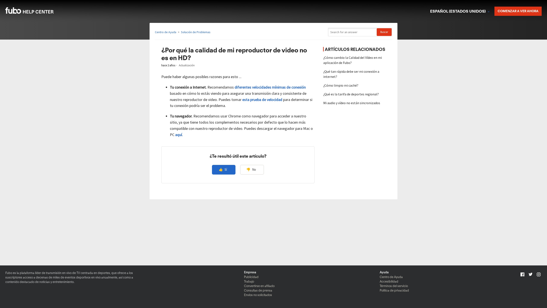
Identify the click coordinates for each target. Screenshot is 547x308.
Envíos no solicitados (258, 295)
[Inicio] (35, 12)
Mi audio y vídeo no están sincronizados (351, 103)
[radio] (223, 170)
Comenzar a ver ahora (518, 11)
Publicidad (251, 277)
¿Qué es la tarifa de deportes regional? (351, 94)
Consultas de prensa (258, 290)
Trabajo (249, 281)
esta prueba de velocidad (262, 99)
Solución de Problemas (195, 32)
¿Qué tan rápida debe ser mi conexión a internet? (351, 74)
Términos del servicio (394, 286)
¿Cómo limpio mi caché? (340, 85)
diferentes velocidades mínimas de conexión (270, 87)
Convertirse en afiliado (259, 286)
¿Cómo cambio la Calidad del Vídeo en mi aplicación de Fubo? (352, 60)
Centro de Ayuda (165, 32)
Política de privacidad (394, 290)
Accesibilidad (389, 281)
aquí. (179, 134)
